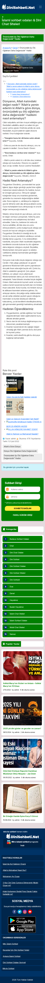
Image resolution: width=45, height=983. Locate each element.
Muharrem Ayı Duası (11, 876)
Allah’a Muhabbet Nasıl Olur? (14, 870)
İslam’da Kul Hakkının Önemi (14, 864)
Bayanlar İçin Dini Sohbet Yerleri (16, 950)
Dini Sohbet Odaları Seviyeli (14, 962)
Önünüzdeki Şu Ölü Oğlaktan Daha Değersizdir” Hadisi (19, 456)
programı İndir (25, 844)
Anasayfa (7, 48)
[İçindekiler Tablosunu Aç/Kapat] (4, 81)
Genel (15, 48)
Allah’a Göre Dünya (12, 446)
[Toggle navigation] (40, 7)
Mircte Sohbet (8, 968)
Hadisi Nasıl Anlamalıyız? (21, 94)
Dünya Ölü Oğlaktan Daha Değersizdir (20, 451)
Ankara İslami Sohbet (11, 956)
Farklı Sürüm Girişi (22, 515)
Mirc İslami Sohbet (10, 944)
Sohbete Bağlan (22, 508)
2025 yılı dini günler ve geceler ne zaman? (22, 728)
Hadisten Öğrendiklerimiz (22, 96)
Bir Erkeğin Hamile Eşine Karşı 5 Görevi (20, 816)
